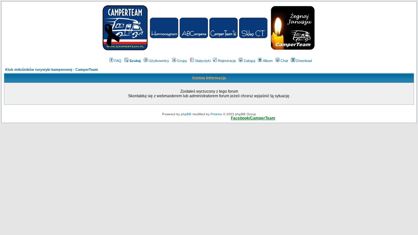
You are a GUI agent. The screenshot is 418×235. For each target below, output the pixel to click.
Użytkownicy (159, 61)
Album (268, 61)
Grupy (182, 61)
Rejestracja (227, 61)
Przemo (216, 114)
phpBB (186, 114)
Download (304, 61)
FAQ (117, 61)
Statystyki (203, 61)
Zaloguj (249, 61)
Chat (284, 61)
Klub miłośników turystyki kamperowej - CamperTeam (51, 69)
